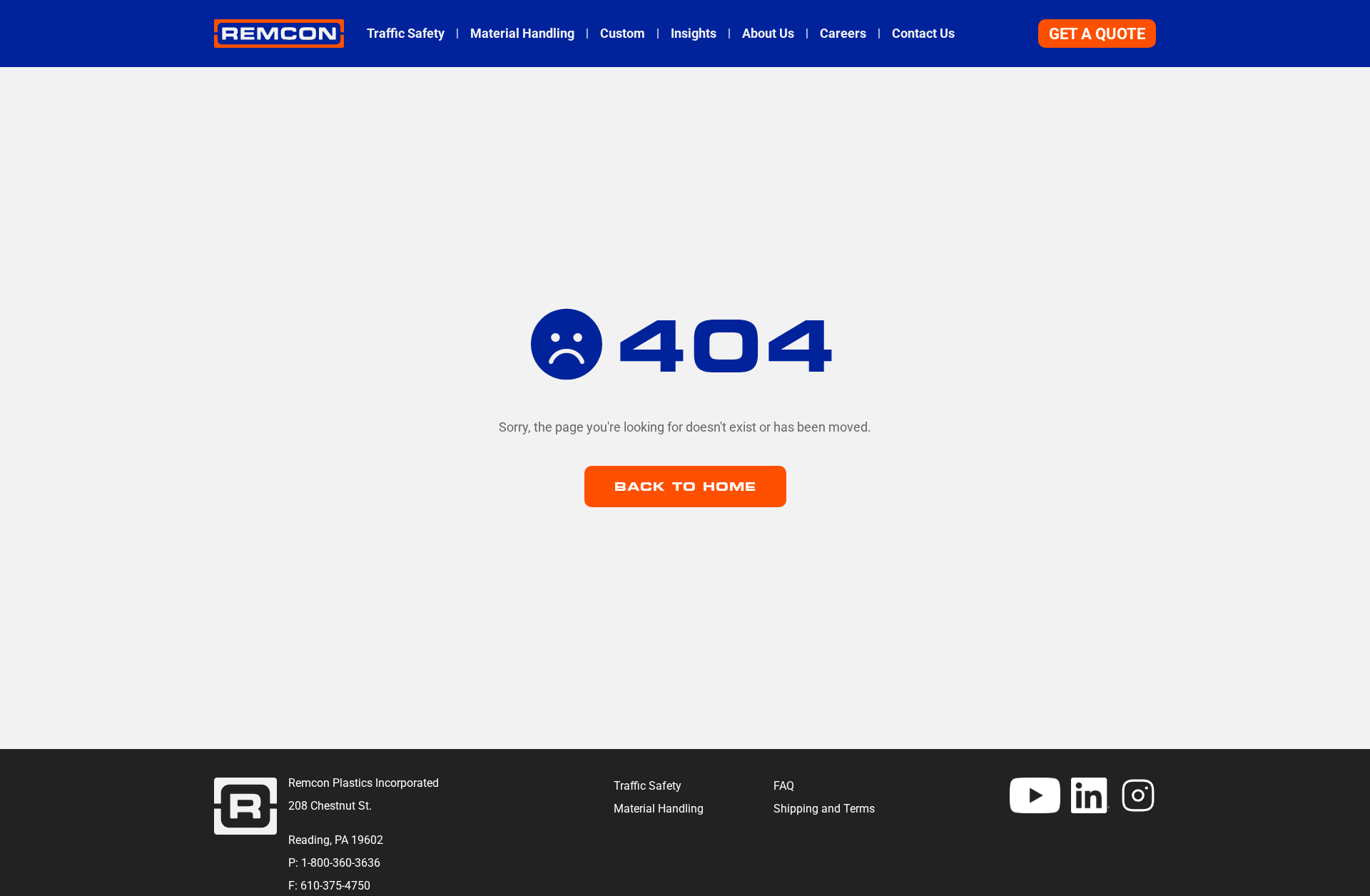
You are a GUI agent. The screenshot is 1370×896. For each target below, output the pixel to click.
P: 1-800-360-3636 (334, 863)
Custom (622, 33)
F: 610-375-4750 (329, 885)
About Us (768, 33)
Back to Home (685, 486)
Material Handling (522, 33)
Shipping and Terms (824, 808)
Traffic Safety (406, 33)
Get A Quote (1097, 34)
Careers (843, 33)
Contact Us (923, 33)
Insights (693, 33)
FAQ (783, 786)
